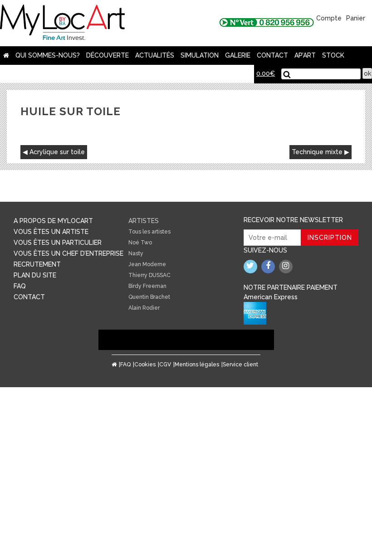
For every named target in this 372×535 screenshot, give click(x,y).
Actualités (154, 55)
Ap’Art (305, 55)
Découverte (107, 55)
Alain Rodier (144, 308)
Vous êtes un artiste (51, 231)
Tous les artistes (149, 232)
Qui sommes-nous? (47, 55)
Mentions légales (197, 364)
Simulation (200, 55)
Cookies (145, 364)
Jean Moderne (147, 264)
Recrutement (37, 264)
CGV (165, 364)
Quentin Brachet (149, 297)
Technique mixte (317, 152)
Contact (272, 55)
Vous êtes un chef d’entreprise (68, 253)
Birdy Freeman (147, 286)
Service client (240, 364)
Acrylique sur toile (57, 152)
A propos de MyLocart (53, 220)
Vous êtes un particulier (58, 242)
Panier (355, 18)
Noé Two (140, 242)
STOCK (333, 55)
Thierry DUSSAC (149, 275)
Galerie (237, 55)
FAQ (20, 286)
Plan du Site (35, 275)
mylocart (62, 23)
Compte (329, 18)
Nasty (135, 253)
